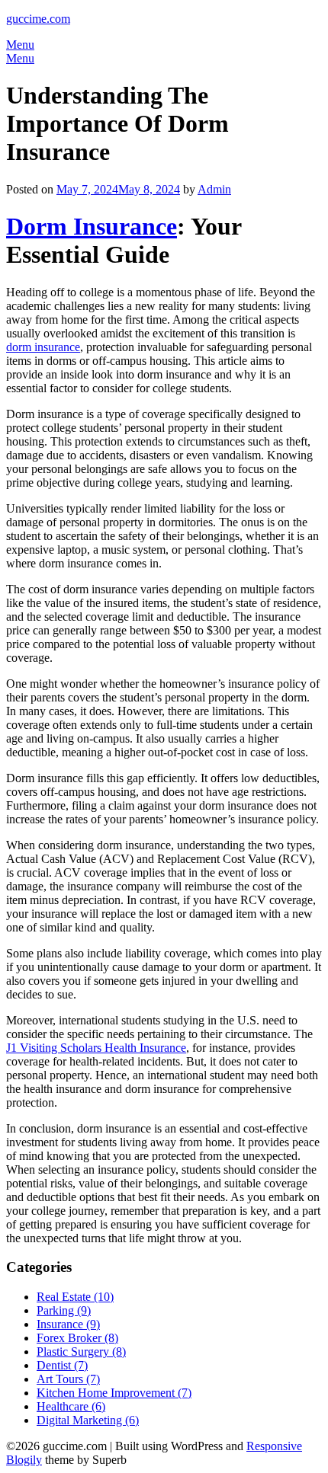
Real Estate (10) (75, 1296)
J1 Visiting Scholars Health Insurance (96, 1047)
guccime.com (38, 18)
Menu (20, 44)
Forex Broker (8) (77, 1337)
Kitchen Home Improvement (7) (114, 1392)
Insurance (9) (68, 1324)
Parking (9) (64, 1310)
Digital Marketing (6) (88, 1420)
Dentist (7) (62, 1365)
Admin (214, 189)
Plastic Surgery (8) (81, 1351)
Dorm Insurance (91, 226)
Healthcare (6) (71, 1406)
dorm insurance (43, 346)
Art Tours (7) (68, 1378)
